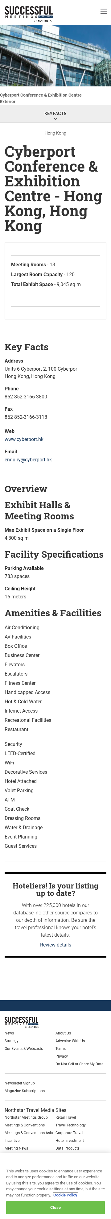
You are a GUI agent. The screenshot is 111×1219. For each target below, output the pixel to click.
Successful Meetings (38, 14)
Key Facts (55, 113)
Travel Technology (71, 1125)
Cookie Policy (65, 1195)
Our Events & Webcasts (24, 1048)
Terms (61, 1048)
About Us (63, 1033)
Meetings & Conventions (25, 1125)
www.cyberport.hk (24, 439)
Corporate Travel (69, 1133)
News (9, 1033)
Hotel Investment (70, 1140)
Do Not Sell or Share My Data (80, 1064)
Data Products (68, 1148)
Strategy (11, 1041)
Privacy (62, 1056)
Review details (55, 945)
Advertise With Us (70, 1041)
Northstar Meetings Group (26, 1117)
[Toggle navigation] (103, 11)
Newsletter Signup (20, 1083)
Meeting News (16, 1148)
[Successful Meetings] (36, 1022)
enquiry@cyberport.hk (28, 460)
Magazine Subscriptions (25, 1091)
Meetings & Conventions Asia (29, 1133)
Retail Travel (66, 1117)
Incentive (12, 1140)
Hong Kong (55, 133)
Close (55, 1207)
